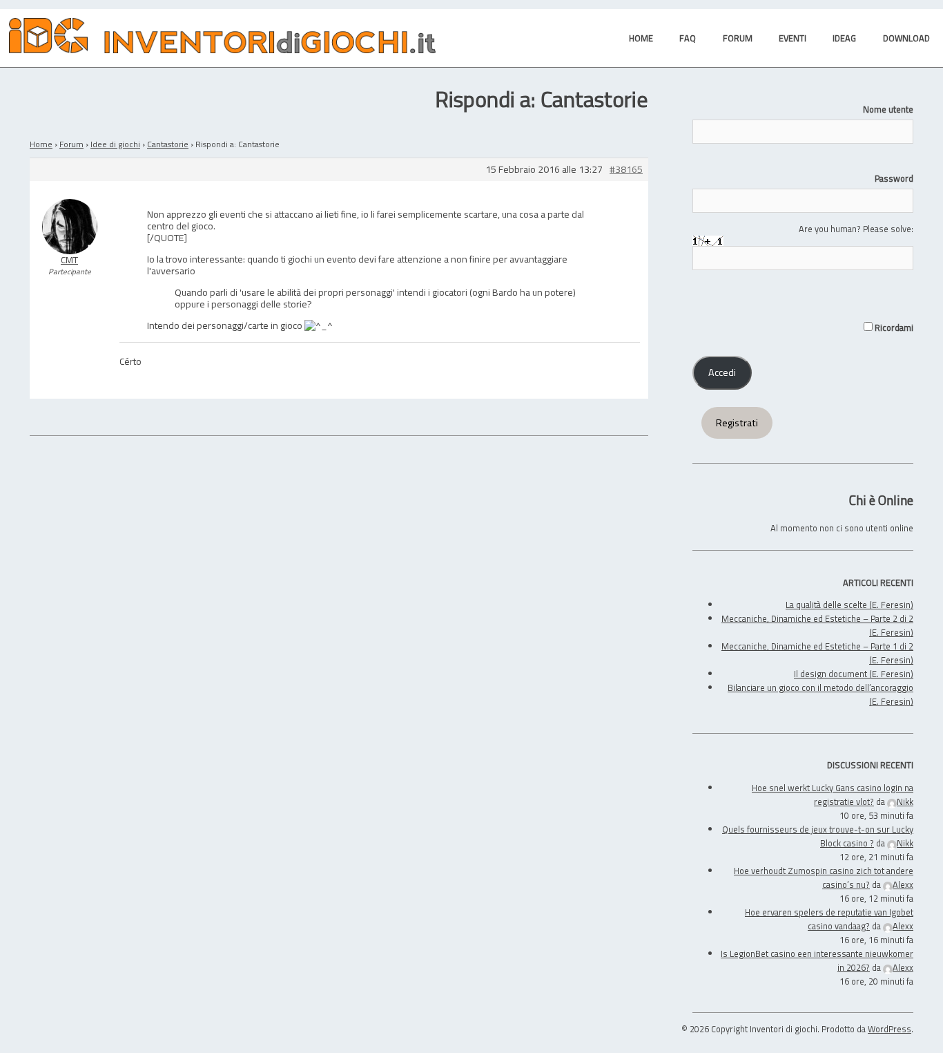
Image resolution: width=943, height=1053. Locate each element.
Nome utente (888, 109)
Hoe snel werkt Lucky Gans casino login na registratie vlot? (832, 794)
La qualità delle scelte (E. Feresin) (849, 604)
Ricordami (893, 327)
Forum (71, 144)
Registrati (737, 422)
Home (41, 144)
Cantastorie (167, 144)
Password (894, 178)
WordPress (889, 1029)
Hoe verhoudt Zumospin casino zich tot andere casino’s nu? (823, 877)
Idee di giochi (115, 144)
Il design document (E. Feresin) (853, 674)
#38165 (626, 170)
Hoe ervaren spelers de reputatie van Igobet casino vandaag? (829, 919)
